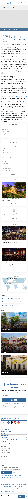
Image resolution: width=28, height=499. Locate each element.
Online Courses (5, 429)
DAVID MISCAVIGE (14, 213)
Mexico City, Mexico (6, 152)
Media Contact (6, 452)
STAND (2, 486)
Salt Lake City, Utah (6, 170)
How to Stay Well (5, 444)
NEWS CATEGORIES (14, 125)
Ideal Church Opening (8, 302)
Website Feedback (7, 460)
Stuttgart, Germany (5, 163)
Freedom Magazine (22, 484)
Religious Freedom (5, 131)
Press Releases (7, 448)
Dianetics (9, 475)
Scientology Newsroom (5, 479)
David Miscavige (14, 479)
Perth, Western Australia (6, 167)
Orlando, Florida (5, 165)
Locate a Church (7, 462)
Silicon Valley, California (6, 168)
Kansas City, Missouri (6, 159)
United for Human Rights (6, 489)
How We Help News (6, 135)
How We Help (4, 442)
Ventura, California (5, 156)
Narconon (21, 486)
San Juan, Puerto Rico (6, 145)
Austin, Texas (4, 154)
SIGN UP (14, 400)
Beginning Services (6, 431)
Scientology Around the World (9, 439)
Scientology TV (5, 133)
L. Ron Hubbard (4, 475)
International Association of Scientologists (9, 484)
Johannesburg (19, 302)
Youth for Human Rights (16, 489)
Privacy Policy (19, 403)
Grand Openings (5, 127)
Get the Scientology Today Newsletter (11, 469)
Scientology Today (5, 435)
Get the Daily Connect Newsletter (10, 467)
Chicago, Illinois (5, 150)
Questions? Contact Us (8, 458)
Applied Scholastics (4, 488)
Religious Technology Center (6, 480)
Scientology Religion (5, 477)
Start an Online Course (17, 480)
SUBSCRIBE (21, 496)
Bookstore (3, 433)
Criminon (16, 486)
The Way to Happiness (8, 486)
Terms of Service (21, 406)
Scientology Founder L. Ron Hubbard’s (16, 96)
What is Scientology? (6, 427)
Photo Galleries (6, 450)
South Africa (12, 305)
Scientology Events (5, 129)
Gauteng (4, 305)
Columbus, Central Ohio (7, 157)
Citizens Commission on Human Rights (8, 491)
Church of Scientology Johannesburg (11, 298)
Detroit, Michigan (5, 161)
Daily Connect (4, 437)
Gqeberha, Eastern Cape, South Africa (9, 147)
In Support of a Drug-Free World (15, 488)
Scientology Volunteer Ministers (7, 482)
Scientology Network (16, 475)
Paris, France (4, 148)
